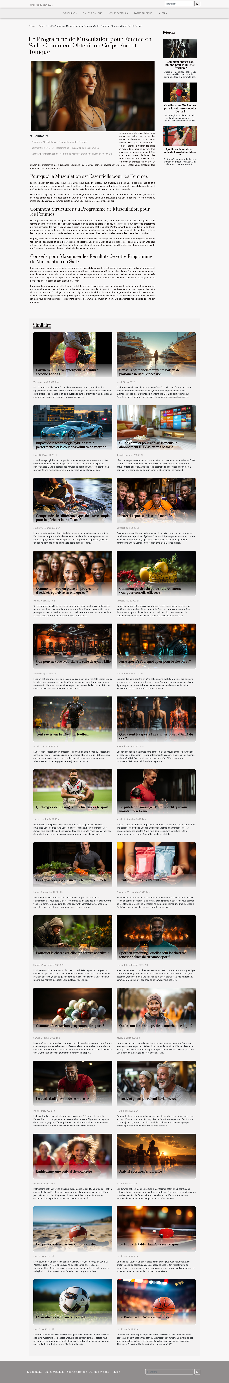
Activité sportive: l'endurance (140, 1171)
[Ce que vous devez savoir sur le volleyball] (72, 1228)
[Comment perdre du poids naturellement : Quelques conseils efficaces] (156, 573)
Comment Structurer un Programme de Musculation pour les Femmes (65, 148)
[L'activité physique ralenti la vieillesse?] (156, 1083)
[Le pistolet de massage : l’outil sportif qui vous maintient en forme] (156, 791)
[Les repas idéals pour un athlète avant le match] (72, 864)
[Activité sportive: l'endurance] (156, 1156)
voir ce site (122, 223)
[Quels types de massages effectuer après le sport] (72, 791)
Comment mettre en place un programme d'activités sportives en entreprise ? (67, 591)
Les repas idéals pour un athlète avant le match (71, 880)
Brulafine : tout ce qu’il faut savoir (144, 880)
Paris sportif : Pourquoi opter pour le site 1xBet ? (155, 662)
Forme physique (143, 13)
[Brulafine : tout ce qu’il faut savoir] (156, 864)
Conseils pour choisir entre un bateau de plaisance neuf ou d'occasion (149, 372)
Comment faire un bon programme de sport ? (70, 1026)
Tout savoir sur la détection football (62, 734)
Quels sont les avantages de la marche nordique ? (156, 1026)
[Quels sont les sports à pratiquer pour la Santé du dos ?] (156, 718)
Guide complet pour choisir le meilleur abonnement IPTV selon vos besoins (148, 445)
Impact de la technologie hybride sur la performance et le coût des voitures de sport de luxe (71, 447)
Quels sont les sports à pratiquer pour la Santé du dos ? (156, 736)
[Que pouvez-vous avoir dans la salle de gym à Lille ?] (72, 646)
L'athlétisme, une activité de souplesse (64, 1171)
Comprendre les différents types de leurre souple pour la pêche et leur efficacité (73, 518)
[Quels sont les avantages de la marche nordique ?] (156, 1010)
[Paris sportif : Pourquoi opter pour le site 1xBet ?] (156, 646)
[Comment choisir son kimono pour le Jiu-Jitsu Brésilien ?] (180, 48)
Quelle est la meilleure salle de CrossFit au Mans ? (180, 152)
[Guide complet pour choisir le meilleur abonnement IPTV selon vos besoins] (156, 427)
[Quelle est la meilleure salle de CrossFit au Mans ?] (180, 136)
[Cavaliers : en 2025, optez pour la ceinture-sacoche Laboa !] (180, 92)
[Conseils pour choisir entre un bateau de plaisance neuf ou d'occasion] (156, 354)
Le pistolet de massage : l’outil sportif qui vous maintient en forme (153, 809)
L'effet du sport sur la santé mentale (145, 516)
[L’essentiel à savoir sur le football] (72, 1301)
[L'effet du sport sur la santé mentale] (156, 500)
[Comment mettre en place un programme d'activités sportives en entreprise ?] (72, 573)
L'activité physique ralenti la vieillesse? (147, 1099)
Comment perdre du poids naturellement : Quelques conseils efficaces (150, 591)
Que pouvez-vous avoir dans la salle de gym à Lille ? (73, 664)
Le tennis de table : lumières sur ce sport (149, 1244)
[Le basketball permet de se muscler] (72, 1083)
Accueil (32, 26)
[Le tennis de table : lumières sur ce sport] (156, 1228)
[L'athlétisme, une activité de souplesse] (72, 1156)
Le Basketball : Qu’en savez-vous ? (144, 1317)
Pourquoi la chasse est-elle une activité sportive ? (72, 953)
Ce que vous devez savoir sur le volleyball (67, 1244)
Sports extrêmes (118, 13)
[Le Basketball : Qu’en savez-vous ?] (156, 1301)
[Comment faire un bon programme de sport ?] (72, 1010)
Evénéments (69, 13)
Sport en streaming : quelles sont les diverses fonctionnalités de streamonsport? (152, 955)
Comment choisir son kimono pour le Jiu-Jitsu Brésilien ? (180, 65)
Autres (163, 13)
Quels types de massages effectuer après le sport (72, 807)
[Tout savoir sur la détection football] (72, 718)
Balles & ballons (92, 13)
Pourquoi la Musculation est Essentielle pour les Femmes (59, 142)
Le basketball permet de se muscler (62, 1099)
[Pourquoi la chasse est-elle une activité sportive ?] (72, 937)
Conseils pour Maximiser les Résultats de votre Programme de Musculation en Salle (72, 153)
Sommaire (41, 136)
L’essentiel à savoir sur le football (60, 1317)
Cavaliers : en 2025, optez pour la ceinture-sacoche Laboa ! (180, 108)
